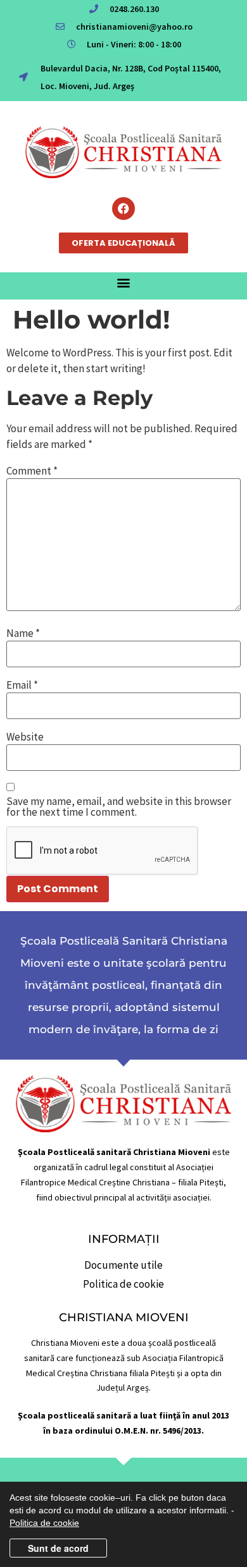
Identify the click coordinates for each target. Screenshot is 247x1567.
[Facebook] (123, 208)
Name (23, 633)
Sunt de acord (58, 1548)
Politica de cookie (44, 1523)
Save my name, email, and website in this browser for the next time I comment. (118, 807)
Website (25, 737)
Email (22, 685)
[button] (123, 282)
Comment (32, 471)
